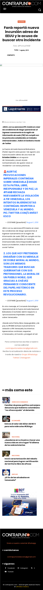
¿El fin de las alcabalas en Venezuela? (17, 478)
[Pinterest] (28, 55)
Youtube (10, 572)
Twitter (16, 357)
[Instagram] (18, 568)
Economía (16, 420)
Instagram (25, 357)
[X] (23, 55)
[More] (33, 366)
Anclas (15, 474)
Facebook (11, 568)
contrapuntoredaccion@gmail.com (21, 348)
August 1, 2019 (32, 222)
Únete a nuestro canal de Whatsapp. (21, 543)
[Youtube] (5, 571)
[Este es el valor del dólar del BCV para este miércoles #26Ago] (6, 419)
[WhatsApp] (33, 55)
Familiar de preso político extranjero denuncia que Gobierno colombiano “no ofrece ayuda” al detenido (22, 408)
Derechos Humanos (20, 402)
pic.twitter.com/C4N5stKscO (20, 214)
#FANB (7, 192)
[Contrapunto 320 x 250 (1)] (19, 517)
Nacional (21, 22)
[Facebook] (18, 55)
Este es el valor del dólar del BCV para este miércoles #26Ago (20, 425)
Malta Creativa (23, 587)
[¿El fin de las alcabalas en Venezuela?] (6, 472)
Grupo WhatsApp (30, 354)
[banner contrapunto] (21, 114)
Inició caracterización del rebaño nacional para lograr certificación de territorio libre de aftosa (21, 461)
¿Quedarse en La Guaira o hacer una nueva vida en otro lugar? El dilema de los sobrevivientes (22, 443)
